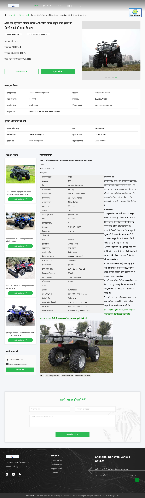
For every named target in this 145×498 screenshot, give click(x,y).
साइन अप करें (134, 475)
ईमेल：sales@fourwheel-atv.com (19, 467)
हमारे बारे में (47, 6)
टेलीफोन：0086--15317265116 (18, 463)
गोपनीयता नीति (30, 496)
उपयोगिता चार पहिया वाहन (82, 375)
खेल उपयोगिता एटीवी (67, 375)
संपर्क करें (59, 6)
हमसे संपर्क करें (21, 72)
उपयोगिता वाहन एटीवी (23, 15)
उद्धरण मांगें (56, 72)
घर (27, 6)
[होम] (13, 6)
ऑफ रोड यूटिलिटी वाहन (52, 375)
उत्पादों (35, 6)
